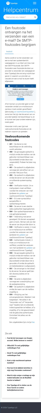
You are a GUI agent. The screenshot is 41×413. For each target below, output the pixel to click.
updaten (22, 193)
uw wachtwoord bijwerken (24, 112)
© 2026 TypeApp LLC (9, 408)
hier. (33, 322)
